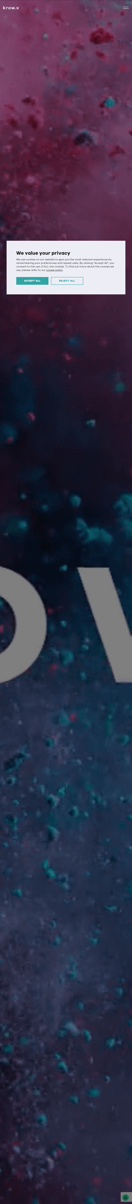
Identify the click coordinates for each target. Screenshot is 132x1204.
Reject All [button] (67, 281)
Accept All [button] (32, 281)
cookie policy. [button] (54, 270)
